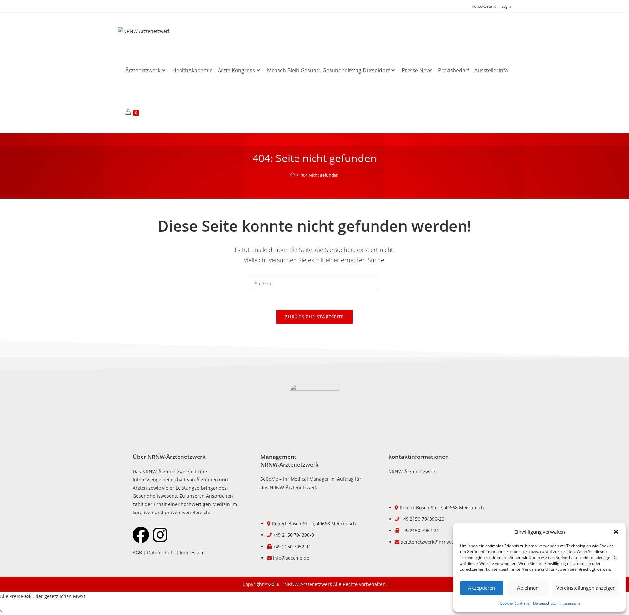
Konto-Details (484, 6)
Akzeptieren (481, 588)
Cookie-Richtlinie (515, 603)
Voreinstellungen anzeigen (586, 588)
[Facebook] (141, 535)
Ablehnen (528, 588)
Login (506, 6)
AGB (137, 553)
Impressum (569, 603)
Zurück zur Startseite (314, 317)
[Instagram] (160, 535)
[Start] (292, 175)
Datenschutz (544, 603)
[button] (616, 532)
